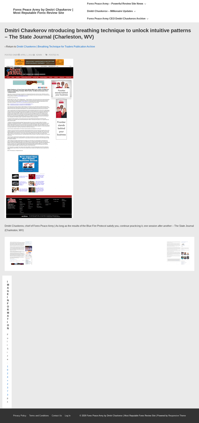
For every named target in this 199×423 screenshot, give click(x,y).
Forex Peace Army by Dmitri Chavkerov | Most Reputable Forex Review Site (43, 11)
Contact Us (57, 415)
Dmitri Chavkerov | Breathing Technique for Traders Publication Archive (56, 46)
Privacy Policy (19, 415)
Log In (67, 415)
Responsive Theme (177, 415)
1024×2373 (7, 380)
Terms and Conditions (39, 415)
